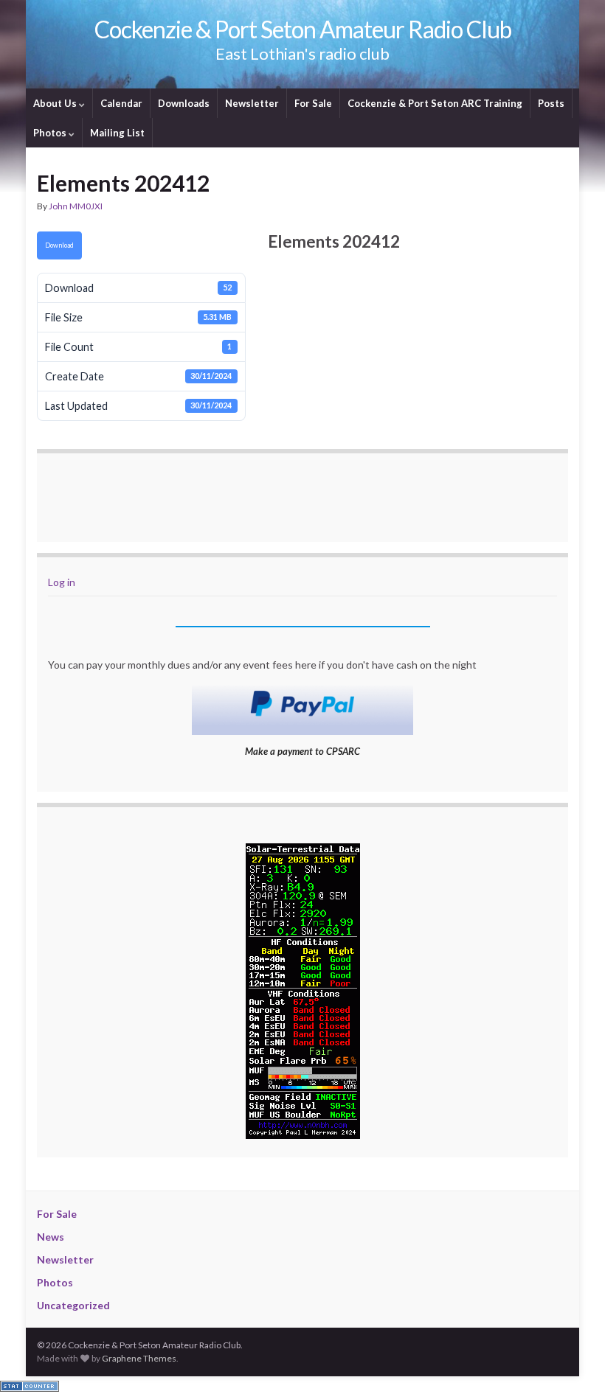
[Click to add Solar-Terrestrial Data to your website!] (303, 989)
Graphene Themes (139, 1358)
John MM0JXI (76, 206)
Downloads (184, 103)
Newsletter (252, 103)
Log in (61, 582)
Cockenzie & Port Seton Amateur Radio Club (302, 29)
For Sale (313, 103)
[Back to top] (571, 1360)
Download (59, 245)
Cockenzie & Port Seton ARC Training (435, 103)
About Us (56, 103)
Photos (51, 133)
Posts (551, 103)
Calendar (121, 103)
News (50, 1236)
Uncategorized (73, 1305)
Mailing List (117, 133)
